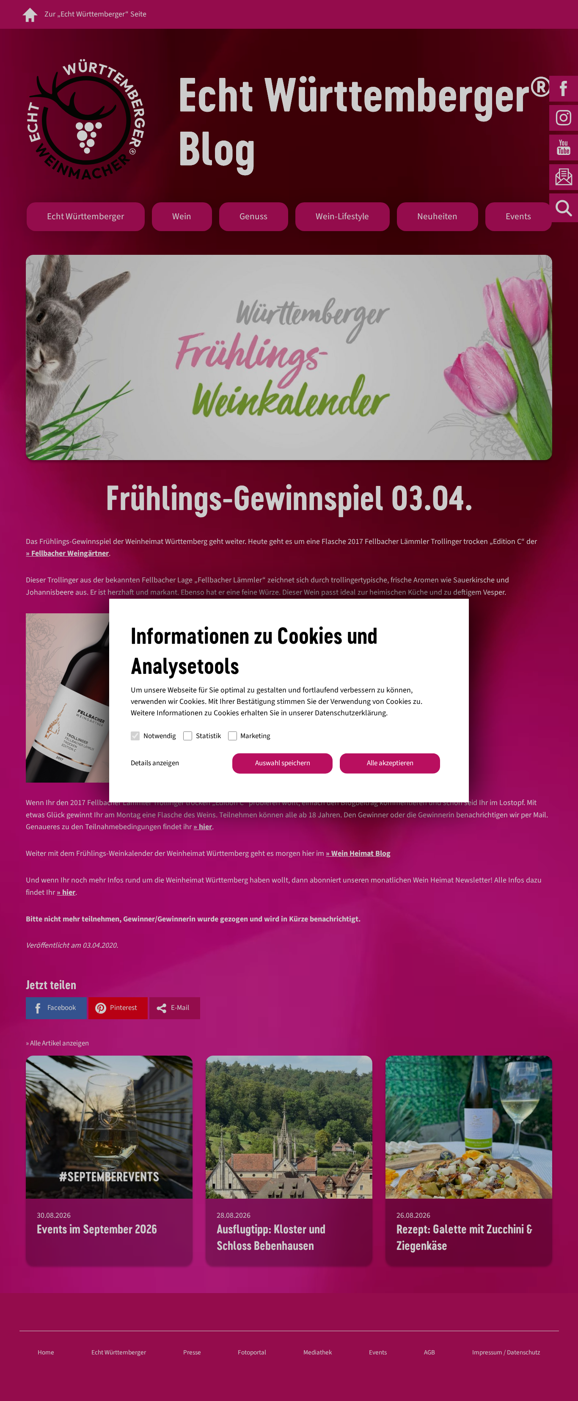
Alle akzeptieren (390, 763)
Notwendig (159, 736)
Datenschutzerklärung (350, 713)
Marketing (255, 736)
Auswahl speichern (282, 763)
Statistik (208, 736)
